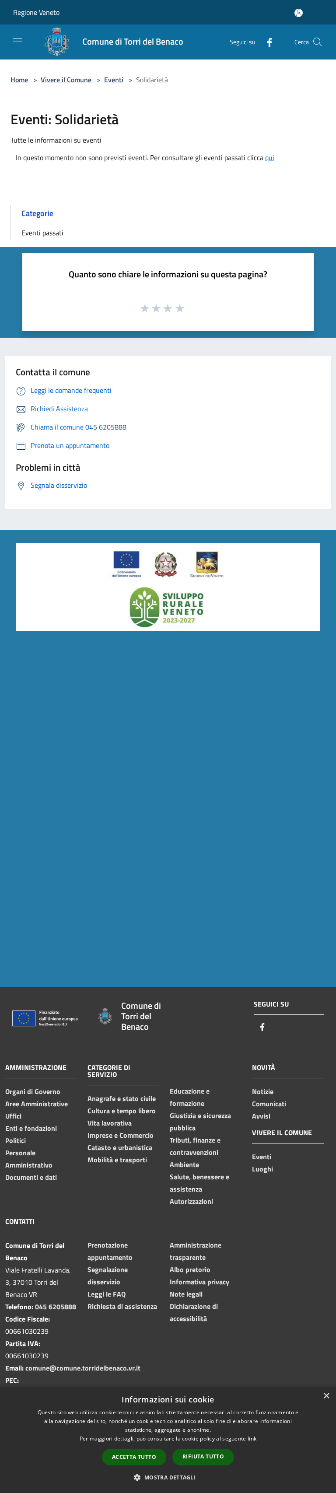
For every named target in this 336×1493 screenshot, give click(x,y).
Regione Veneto (36, 12)
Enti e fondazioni (31, 1128)
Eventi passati (42, 232)
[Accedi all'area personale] (299, 13)
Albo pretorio (190, 1269)
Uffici (13, 1116)
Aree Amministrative (36, 1103)
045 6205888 (55, 1306)
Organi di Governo (32, 1091)
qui (269, 157)
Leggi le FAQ (107, 1294)
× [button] (326, 1396)
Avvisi (261, 1116)
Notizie (262, 1091)
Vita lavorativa (110, 1123)
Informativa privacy (199, 1281)
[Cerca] (317, 42)
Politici (15, 1140)
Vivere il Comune (67, 79)
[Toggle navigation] (17, 41)
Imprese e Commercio (121, 1135)
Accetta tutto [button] (134, 1457)
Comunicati (269, 1103)
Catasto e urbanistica (120, 1147)
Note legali (186, 1294)
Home (19, 79)
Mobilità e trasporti (117, 1159)
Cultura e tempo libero (122, 1110)
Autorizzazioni (191, 1201)
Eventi (113, 79)
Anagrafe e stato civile (122, 1098)
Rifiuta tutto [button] (203, 1456)
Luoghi (262, 1169)
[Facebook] (266, 42)
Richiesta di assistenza (122, 1306)
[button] (167, 1477)
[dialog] (168, 1440)
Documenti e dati (31, 1177)
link (252, 1438)
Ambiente (184, 1164)
